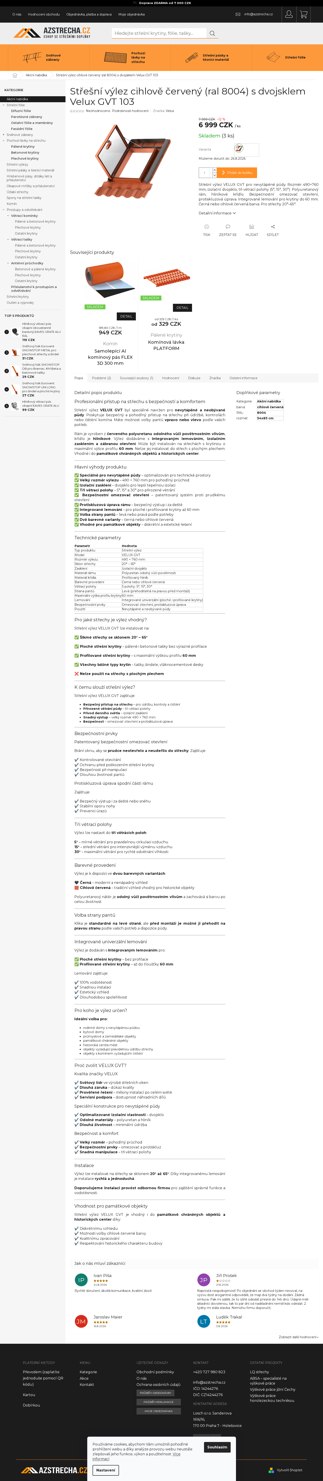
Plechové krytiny (25, 159)
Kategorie (88, 1372)
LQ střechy (259, 1372)
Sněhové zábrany (20, 135)
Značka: (163, 111)
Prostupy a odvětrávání (24, 210)
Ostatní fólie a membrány (32, 123)
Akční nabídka (17, 99)
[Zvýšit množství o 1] (214, 170)
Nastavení (105, 1470)
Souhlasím (217, 1447)
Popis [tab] (78, 378)
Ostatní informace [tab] (244, 378)
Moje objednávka (131, 14)
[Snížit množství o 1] (214, 175)
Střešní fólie (16, 105)
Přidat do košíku (239, 173)
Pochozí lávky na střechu (26, 141)
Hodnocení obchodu (44, 14)
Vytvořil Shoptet (289, 1470)
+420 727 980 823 (209, 1372)
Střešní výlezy (17, 165)
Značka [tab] (215, 378)
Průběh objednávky (155, 1393)
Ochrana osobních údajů (158, 1385)
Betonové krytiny (25, 153)
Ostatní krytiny (26, 233)
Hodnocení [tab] (170, 378)
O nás (16, 14)
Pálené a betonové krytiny (35, 222)
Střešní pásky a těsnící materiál (30, 170)
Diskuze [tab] (194, 378)
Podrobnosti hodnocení (130, 111)
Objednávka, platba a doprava (89, 14)
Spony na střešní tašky (24, 198)
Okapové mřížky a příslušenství (31, 186)
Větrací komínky (24, 216)
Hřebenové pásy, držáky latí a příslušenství (29, 178)
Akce (84, 1378)
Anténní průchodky (27, 263)
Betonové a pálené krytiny (35, 269)
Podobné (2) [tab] (101, 378)
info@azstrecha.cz (209, 1382)
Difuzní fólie (21, 111)
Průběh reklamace (159, 1402)
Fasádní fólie (21, 129)
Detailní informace (215, 213)
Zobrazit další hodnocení (297, 1337)
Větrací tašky (21, 239)
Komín (12, 204)
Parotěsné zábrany (26, 117)
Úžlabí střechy (17, 192)
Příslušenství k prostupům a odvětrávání (34, 289)
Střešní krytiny (18, 297)
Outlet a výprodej (20, 303)
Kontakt (87, 1385)
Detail (126, 316)
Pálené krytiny (23, 147)
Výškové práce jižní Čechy (272, 1389)
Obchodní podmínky (155, 1372)
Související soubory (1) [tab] (136, 378)
